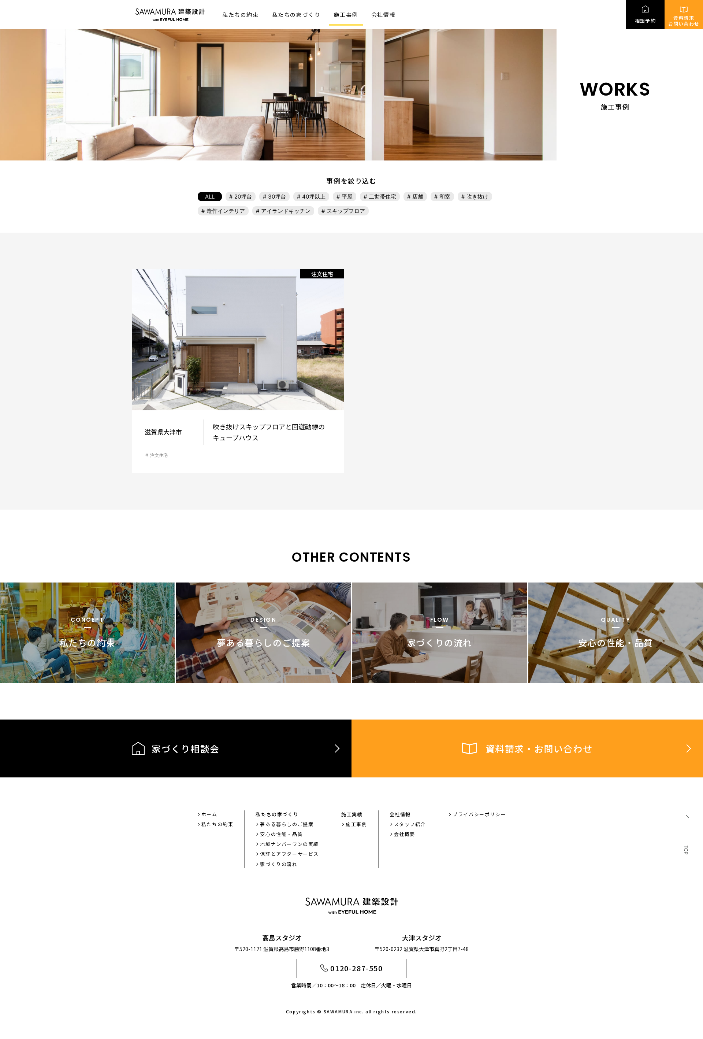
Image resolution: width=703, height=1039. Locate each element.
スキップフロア (346, 210)
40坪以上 (314, 196)
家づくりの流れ (278, 864)
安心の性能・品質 (281, 834)
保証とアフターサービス (289, 853)
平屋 (347, 196)
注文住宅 (159, 455)
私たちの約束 (240, 14)
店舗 (417, 196)
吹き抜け (477, 196)
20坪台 (243, 196)
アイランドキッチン (285, 210)
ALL (210, 196)
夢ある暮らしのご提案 (286, 824)
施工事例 (346, 14)
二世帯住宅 (382, 196)
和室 (444, 196)
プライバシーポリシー (479, 814)
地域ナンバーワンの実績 (289, 843)
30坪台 (277, 196)
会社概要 (404, 834)
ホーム (209, 814)
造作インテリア (226, 210)
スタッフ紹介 (410, 824)
